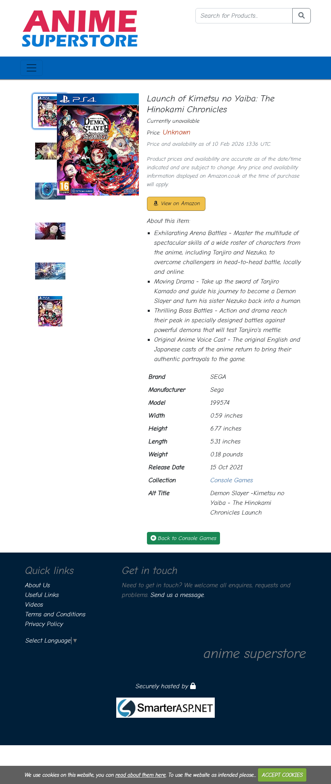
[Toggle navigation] (31, 68)
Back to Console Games (187, 538)
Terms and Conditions (55, 614)
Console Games (231, 480)
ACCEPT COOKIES (282, 775)
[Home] (79, 28)
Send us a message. (178, 595)
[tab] (50, 111)
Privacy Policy (44, 624)
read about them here (140, 775)
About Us (37, 585)
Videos (34, 604)
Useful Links (42, 595)
